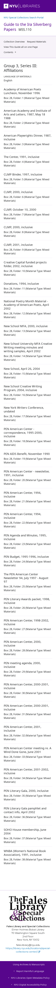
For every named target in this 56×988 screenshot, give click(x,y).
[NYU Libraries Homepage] (28, 6)
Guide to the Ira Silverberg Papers (27, 27)
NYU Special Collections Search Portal (24, 17)
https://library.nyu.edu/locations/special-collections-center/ (28, 950)
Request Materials (36, 41)
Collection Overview (14, 41)
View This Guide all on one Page (21, 46)
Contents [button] (8, 52)
